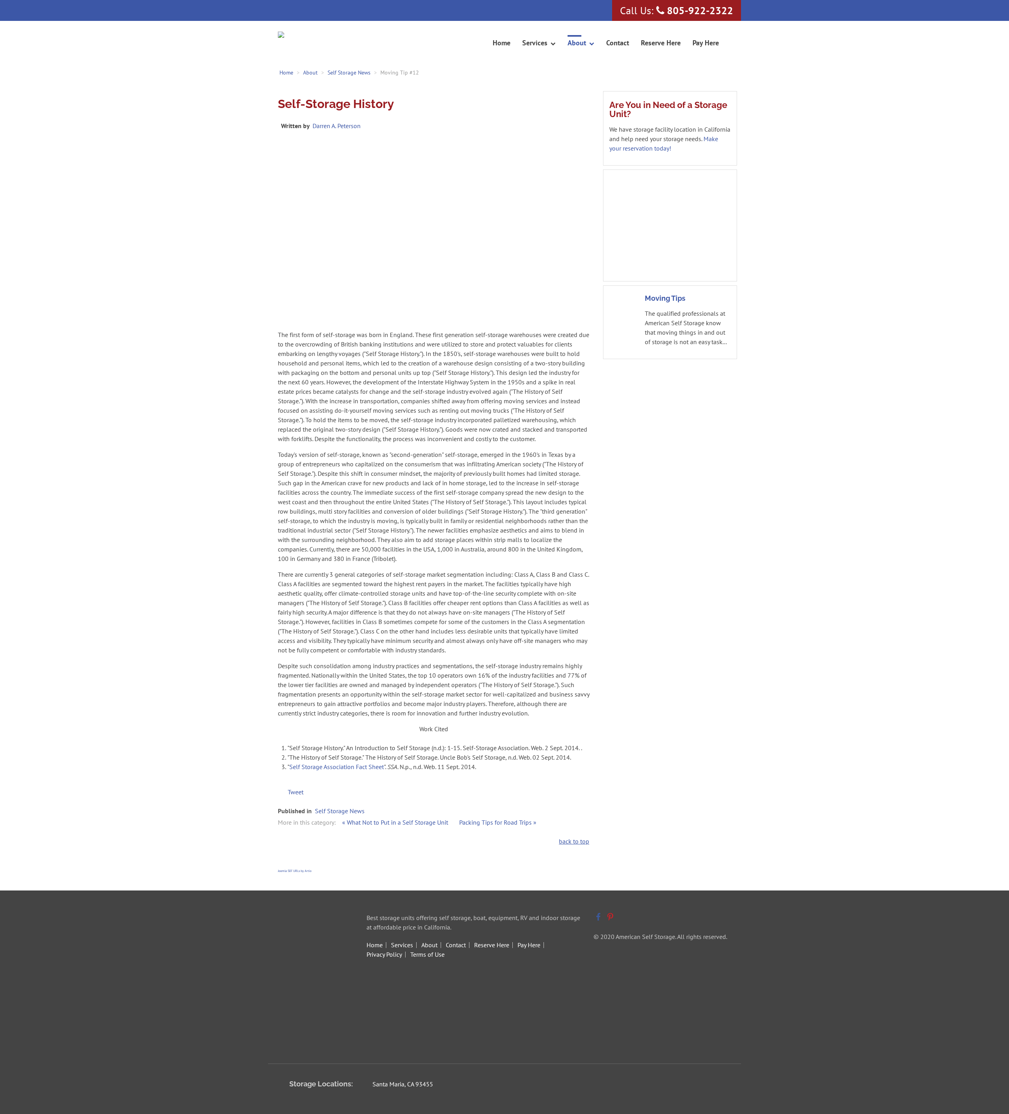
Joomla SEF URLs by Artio (294, 871)
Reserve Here (491, 945)
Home (375, 945)
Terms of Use (427, 954)
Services (402, 945)
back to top (574, 841)
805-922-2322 (700, 10)
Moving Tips (665, 298)
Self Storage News (340, 811)
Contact (456, 945)
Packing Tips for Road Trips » (497, 822)
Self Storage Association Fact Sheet (336, 767)
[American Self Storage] (311, 35)
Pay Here (529, 945)
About (429, 945)
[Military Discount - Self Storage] (670, 225)
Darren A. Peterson (337, 126)
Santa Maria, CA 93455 (402, 1084)
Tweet (295, 792)
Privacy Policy (384, 954)
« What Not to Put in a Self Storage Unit (396, 822)
